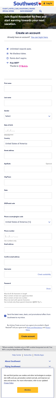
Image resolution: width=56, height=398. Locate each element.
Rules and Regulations (34, 328)
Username (7, 269)
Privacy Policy (9, 383)
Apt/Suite (7, 164)
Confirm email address (12, 257)
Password (7, 283)
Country (7, 138)
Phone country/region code (13, 217)
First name (7, 83)
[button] (28, 3)
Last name (7, 98)
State (6, 190)
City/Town (7, 177)
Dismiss (27, 390)
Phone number (9, 231)
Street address (9, 151)
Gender (6, 111)
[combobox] (28, 116)
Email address (9, 244)
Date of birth (8, 125)
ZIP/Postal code (9, 203)
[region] (27, 383)
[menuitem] (21, 9)
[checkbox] (28, 316)
